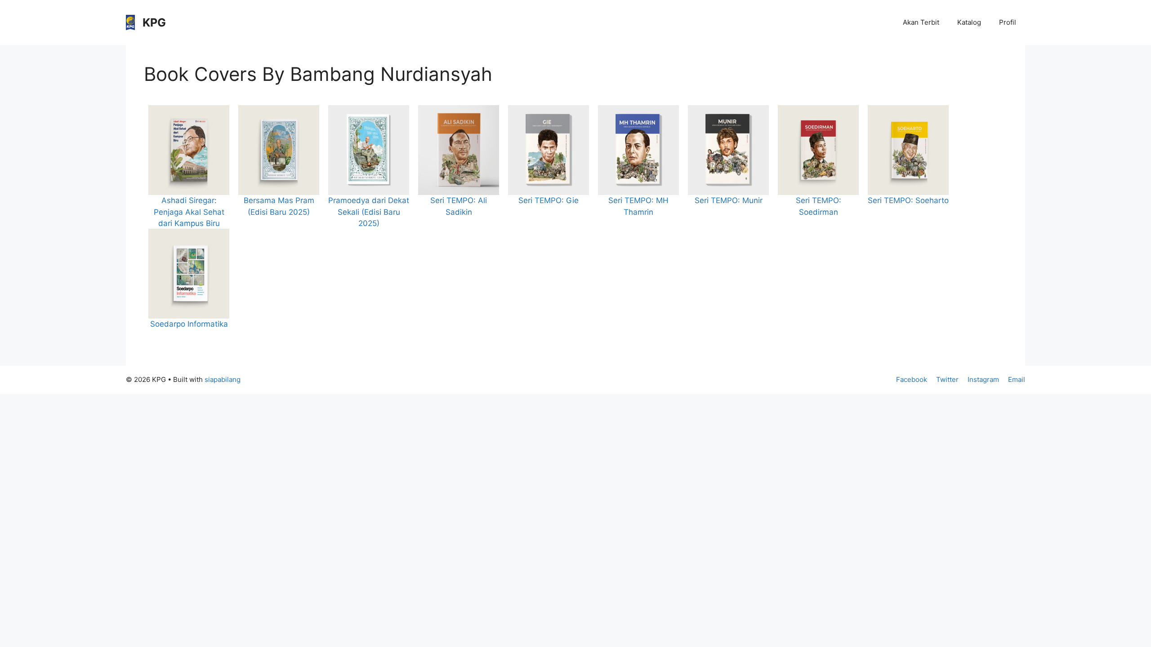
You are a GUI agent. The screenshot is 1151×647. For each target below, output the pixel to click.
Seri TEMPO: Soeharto (908, 200)
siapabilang (223, 379)
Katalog (969, 22)
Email (1016, 379)
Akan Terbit (921, 22)
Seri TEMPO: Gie (548, 200)
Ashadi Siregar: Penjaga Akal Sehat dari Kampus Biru (189, 212)
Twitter (947, 379)
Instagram (983, 379)
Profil (1007, 22)
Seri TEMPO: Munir (729, 200)
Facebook (911, 379)
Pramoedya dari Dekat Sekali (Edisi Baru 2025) (368, 212)
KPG (154, 22)
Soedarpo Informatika (189, 323)
